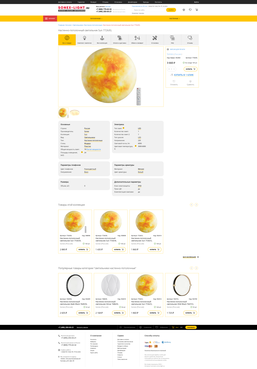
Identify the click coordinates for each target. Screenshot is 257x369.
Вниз (86, 172)
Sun (85, 134)
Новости (120, 355)
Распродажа (94, 346)
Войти (196, 2)
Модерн (87, 143)
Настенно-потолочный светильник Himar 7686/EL (107, 302)
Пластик (87, 146)
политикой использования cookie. (156, 360)
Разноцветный (90, 169)
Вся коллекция (189, 257)
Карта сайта (94, 353)
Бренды (146, 2)
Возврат (93, 2)
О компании (95, 335)
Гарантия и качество (123, 344)
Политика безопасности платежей (155, 350)
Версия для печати (177, 49)
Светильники (78, 25)
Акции (92, 350)
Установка (118, 2)
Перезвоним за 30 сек (139, 6)
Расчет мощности (94, 149)
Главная (61, 25)
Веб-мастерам (121, 348)
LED (139, 128)
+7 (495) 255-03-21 (110, 11)
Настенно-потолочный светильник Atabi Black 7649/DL (73, 302)
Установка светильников (125, 342)
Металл (141, 169)
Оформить (191, 327)
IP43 (139, 186)
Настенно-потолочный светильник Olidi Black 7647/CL (180, 302)
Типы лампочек (122, 359)
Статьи (119, 357)
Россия (87, 128)
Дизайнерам (132, 2)
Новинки (93, 348)
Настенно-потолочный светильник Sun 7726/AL (106, 239)
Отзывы (105, 2)
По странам (94, 344)
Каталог (52, 18)
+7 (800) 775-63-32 (110, 9)
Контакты (158, 2)
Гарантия (81, 2)
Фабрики (93, 342)
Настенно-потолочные (93, 25)
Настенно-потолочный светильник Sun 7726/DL (70, 239)
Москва (108, 6)
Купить (189, 69)
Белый (140, 172)
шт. (177, 327)
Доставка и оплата (65, 2)
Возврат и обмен (122, 346)
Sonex (86, 131)
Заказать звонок (82, 327)
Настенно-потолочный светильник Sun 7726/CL (141, 239)
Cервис (120, 335)
